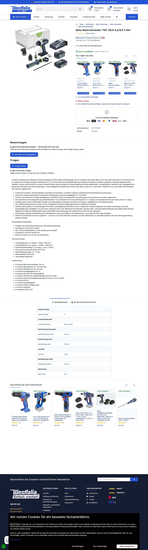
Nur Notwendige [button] (100, 546)
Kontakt (46, 493)
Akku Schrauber (115, 24)
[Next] (134, 56)
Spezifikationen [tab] (60, 302)
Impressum (69, 503)
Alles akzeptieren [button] (127, 546)
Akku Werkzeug (101, 24)
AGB (66, 493)
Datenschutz (69, 496)
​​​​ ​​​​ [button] (134, 479)
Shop (81, 24)
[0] (90, 9)
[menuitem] (20, 17)
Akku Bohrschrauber (85, 27)
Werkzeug (89, 24)
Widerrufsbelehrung (72, 500)
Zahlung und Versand (50, 496)
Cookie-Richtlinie (15, 539)
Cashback (46, 510)
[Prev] (126, 56)
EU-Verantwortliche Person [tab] (84, 302)
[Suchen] (80, 9)
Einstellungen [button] (78, 546)
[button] (95, 38)
